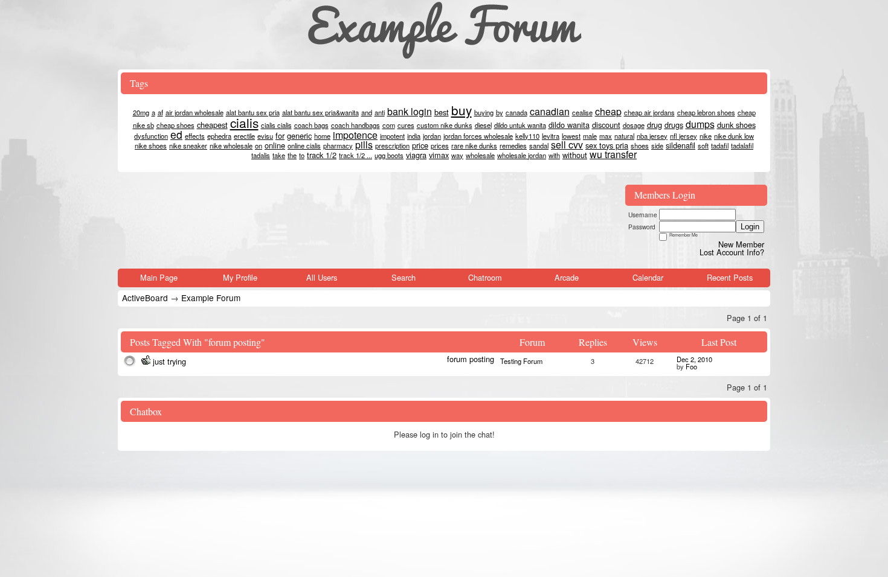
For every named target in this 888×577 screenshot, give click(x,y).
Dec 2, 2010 (694, 359)
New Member (741, 244)
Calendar (647, 277)
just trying (169, 361)
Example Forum (210, 298)
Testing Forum (521, 361)
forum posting (470, 359)
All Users (321, 277)
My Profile (240, 277)
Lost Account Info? (732, 252)
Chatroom (485, 277)
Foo (691, 366)
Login (750, 226)
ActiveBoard (145, 298)
